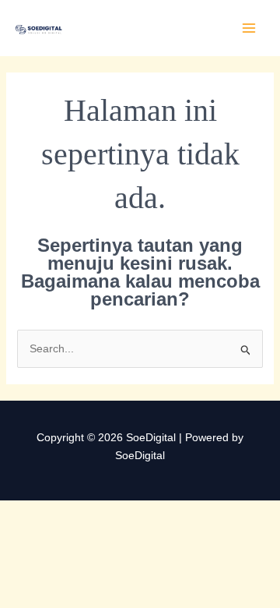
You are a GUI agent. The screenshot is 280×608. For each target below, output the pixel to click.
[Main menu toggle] (248, 28)
